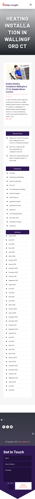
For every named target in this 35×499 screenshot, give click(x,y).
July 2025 (11, 289)
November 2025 (13, 272)
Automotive (12, 226)
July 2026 (11, 240)
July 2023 (11, 386)
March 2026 (12, 256)
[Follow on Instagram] (11, 426)
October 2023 (12, 374)
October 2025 (12, 276)
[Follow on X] (7, 426)
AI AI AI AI (12, 185)
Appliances (12, 210)
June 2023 (11, 390)
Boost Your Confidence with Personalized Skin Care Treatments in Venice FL (17, 149)
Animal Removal (13, 197)
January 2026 (12, 264)
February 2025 (13, 309)
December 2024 (13, 317)
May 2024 (11, 345)
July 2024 (11, 337)
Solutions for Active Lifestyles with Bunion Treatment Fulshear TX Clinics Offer (18, 158)
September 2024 (13, 329)
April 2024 (12, 349)
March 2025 (12, 305)
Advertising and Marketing (16, 177)
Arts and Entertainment (15, 214)
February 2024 (13, 357)
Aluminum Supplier (14, 193)
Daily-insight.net (24, 442)
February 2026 (13, 260)
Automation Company (15, 222)
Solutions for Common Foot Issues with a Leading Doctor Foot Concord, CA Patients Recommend (18, 140)
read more (9, 119)
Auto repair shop (14, 218)
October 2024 (12, 325)
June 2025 (11, 293)
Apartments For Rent (15, 205)
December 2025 (13, 268)
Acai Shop (12, 173)
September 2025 (13, 280)
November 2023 (13, 370)
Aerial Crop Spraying (15, 181)
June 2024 (11, 341)
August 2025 (12, 285)
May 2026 (11, 248)
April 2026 (12, 252)
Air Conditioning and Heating (17, 189)
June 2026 (11, 244)
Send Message (23, 485)
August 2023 (12, 382)
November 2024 (13, 321)
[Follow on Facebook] (3, 426)
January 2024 (12, 362)
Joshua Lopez (11, 94)
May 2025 (11, 297)
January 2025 (12, 313)
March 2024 (12, 353)
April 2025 (12, 301)
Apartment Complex (15, 201)
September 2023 (13, 378)
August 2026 (12, 236)
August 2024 (12, 333)
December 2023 (13, 366)
